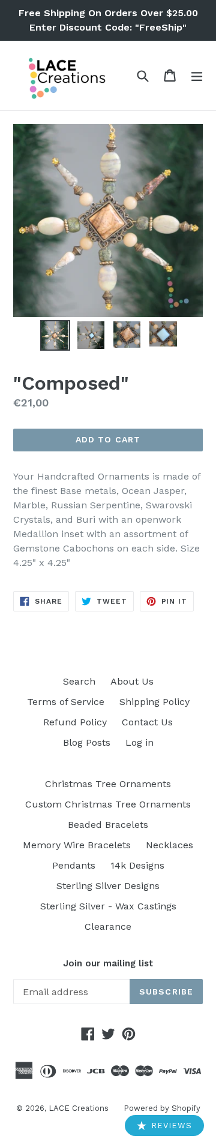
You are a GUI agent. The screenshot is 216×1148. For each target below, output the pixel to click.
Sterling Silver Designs (108, 885)
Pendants (73, 865)
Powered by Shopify (162, 1108)
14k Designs (137, 865)
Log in (139, 742)
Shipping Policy (154, 701)
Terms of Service (65, 701)
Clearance (108, 926)
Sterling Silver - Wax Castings (108, 906)
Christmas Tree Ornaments (108, 784)
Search (79, 681)
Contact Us (147, 722)
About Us (132, 681)
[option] (55, 335)
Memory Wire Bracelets (77, 845)
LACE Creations (79, 1108)
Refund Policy (75, 722)
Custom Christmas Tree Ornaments (108, 804)
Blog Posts (86, 742)
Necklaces (169, 845)
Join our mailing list (108, 963)
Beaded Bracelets (108, 824)
